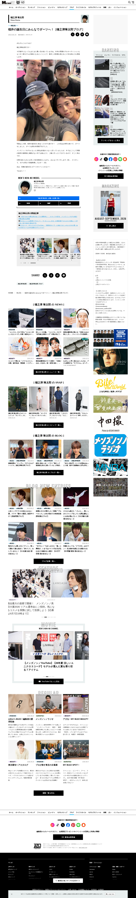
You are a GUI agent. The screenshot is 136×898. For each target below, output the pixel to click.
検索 (128, 2)
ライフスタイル (81, 7)
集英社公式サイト (38, 889)
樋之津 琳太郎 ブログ (36, 284)
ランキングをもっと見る (110, 140)
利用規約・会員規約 (97, 889)
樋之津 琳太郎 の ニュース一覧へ (48, 372)
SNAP (48, 203)
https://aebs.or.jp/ (83, 847)
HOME (10, 293)
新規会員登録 (112, 176)
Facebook (111, 159)
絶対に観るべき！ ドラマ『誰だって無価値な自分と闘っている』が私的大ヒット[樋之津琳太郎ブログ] (48, 465)
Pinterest (115, 159)
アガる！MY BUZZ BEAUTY (69, 365)
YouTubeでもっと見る (51, 681)
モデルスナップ (62, 7)
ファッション (41, 7)
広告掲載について (83, 889)
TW (73, 34)
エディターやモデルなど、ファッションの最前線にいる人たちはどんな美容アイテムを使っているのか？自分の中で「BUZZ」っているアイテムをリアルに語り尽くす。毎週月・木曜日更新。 (75, 729)
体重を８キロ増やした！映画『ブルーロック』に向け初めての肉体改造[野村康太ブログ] (48, 513)
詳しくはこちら (110, 894)
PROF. (69, 203)
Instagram (96, 159)
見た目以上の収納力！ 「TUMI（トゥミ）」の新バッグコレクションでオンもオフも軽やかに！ (48, 606)
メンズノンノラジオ (45, 719)
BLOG (14, 26)
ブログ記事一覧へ (48, 561)
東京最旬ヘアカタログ (18, 765)
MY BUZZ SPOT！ (71, 765)
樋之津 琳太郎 (22, 284)
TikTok (101, 159)
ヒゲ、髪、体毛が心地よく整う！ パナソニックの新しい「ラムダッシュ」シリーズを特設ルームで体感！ (77, 258)
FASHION (12, 330)
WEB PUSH (125, 159)
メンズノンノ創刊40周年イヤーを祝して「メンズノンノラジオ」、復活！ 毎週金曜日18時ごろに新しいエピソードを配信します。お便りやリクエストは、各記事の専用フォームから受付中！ (48, 729)
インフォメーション (120, 7)
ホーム (11, 7)
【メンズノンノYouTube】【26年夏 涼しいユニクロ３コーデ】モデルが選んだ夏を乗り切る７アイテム (49, 666)
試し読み (112, 226)
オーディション (20, 7)
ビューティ (51, 7)
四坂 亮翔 (20, 508)
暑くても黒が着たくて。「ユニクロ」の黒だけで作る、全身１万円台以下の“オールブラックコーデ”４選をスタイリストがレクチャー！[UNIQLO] (118, 69)
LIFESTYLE (40, 716)
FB (77, 34)
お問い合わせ (72, 889)
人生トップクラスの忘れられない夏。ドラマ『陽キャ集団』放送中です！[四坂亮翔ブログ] (21, 513)
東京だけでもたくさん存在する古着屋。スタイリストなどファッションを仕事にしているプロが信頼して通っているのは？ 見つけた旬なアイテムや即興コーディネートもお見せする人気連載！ (48, 775)
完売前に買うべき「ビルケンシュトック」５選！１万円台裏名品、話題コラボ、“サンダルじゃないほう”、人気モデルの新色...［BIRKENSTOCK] (118, 86)
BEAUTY (67, 330)
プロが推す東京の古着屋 (47, 765)
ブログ (72, 7)
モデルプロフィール (94, 7)
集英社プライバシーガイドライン (55, 889)
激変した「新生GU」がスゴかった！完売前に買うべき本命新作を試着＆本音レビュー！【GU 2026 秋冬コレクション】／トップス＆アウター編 (118, 117)
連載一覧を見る (49, 793)
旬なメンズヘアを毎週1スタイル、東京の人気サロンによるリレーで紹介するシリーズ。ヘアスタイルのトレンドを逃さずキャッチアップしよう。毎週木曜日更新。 (21, 775)
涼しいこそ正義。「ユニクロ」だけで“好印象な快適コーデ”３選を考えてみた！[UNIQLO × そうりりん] (48, 334)
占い (110, 7)
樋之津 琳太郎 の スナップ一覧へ (48, 425)
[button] (28, 263)
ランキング (31, 7)
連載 (104, 7)
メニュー (133, 2)
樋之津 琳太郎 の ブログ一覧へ (49, 472)
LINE (87, 34)
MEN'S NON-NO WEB (7, 2)
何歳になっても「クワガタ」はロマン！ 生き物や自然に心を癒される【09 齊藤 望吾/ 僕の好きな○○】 (76, 548)
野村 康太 (47, 508)
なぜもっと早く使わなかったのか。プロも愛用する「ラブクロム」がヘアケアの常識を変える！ (76, 363)
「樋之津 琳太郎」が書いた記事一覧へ (48, 198)
